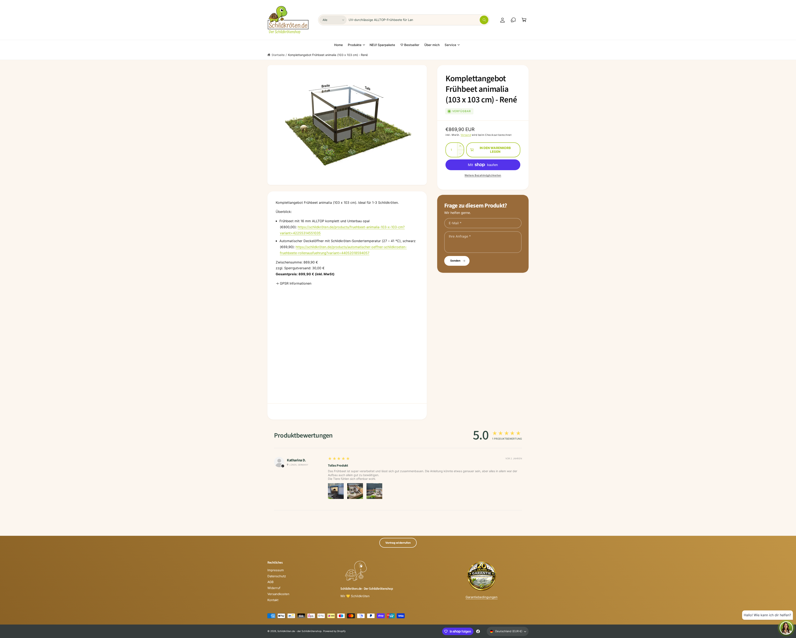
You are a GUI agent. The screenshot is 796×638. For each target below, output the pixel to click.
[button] (524, 20)
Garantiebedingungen (482, 597)
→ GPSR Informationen (293, 283)
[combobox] (419, 20)
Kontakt (272, 600)
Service (450, 45)
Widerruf (273, 588)
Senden (455, 260)
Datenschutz (276, 576)
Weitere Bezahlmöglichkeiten (483, 175)
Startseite (278, 55)
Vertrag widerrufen (398, 542)
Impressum (275, 570)
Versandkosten (278, 594)
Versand (466, 134)
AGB (270, 582)
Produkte (355, 45)
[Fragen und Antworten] (513, 20)
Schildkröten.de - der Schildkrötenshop (299, 631)
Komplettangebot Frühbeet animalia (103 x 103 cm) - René (328, 55)
